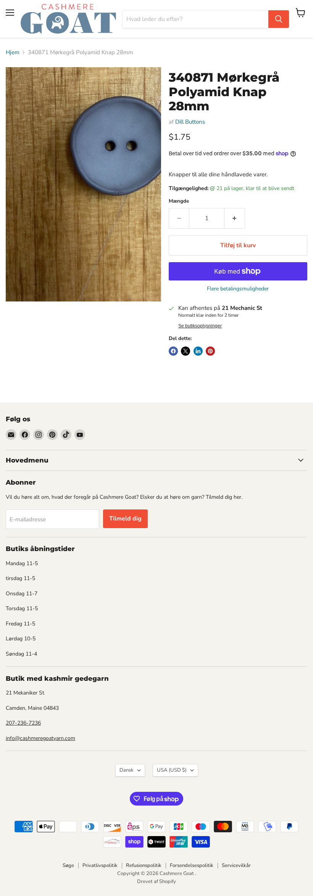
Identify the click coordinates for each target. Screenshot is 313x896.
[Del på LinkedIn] (198, 351)
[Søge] (278, 19)
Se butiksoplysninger (200, 326)
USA (172, 770)
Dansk (126, 770)
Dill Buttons (190, 122)
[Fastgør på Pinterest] (210, 351)
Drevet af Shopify (156, 881)
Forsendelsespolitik (191, 865)
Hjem (12, 52)
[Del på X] (185, 351)
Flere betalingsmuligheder (238, 289)
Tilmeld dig (125, 518)
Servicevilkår (236, 865)
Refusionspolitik (143, 865)
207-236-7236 (23, 723)
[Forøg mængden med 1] (234, 218)
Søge (68, 865)
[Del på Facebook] (173, 351)
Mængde (179, 201)
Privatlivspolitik (100, 865)
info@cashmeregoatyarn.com (40, 738)
